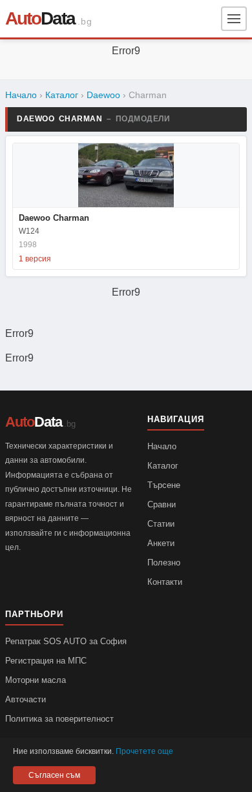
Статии (160, 524)
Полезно (163, 562)
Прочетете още (144, 751)
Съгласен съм (54, 775)
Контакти (164, 582)
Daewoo (103, 95)
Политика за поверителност (59, 719)
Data (40, 18)
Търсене (163, 485)
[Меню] (234, 18)
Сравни (161, 504)
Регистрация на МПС (46, 660)
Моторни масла (35, 680)
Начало (21, 95)
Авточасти (25, 699)
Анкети (160, 543)
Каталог (61, 95)
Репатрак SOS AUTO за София (66, 641)
